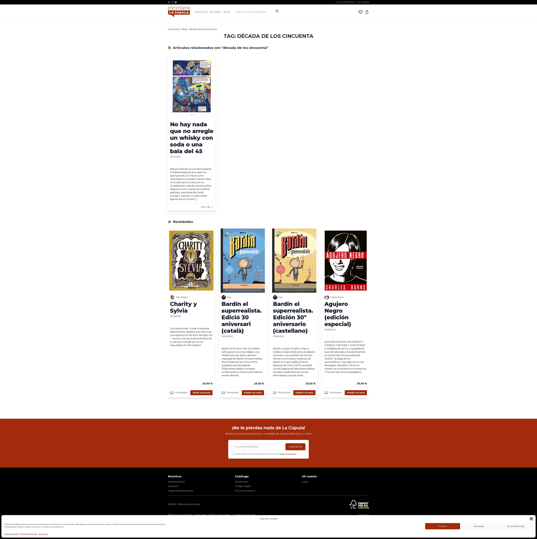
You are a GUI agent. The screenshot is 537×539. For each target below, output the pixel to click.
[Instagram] (169, 2)
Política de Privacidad (28, 534)
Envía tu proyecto (245, 490)
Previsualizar (181, 392)
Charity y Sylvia (183, 307)
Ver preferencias (515, 526)
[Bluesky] (176, 2)
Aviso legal (200, 515)
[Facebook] (172, 2)
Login (305, 481)
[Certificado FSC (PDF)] (359, 504)
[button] (531, 518)
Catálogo (201, 12)
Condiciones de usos (244, 515)
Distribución (241, 481)
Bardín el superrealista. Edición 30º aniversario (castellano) (293, 317)
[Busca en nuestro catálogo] (255, 12)
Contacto (173, 486)
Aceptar (442, 526)
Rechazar (479, 526)
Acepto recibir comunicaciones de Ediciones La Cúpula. (265, 454)
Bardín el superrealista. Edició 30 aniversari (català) (242, 317)
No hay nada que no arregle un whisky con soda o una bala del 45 (191, 138)
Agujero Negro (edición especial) (337, 313)
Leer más (206, 207)
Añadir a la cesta (201, 392)
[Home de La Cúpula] (179, 12)
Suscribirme (295, 446)
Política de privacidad (287, 454)
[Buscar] (277, 11)
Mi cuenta (363, 2)
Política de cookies (11, 534)
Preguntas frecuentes (180, 490)
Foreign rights (243, 486)
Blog (226, 12)
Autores (215, 12)
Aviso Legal (43, 534)
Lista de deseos (345, 2)
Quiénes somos (176, 481)
